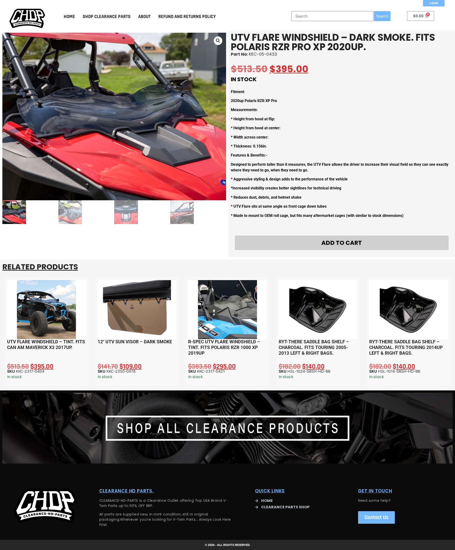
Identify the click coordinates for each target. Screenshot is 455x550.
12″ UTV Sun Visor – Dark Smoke (135, 341)
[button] (218, 40)
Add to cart (341, 243)
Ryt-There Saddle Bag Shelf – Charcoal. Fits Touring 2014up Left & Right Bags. (406, 347)
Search (382, 16)
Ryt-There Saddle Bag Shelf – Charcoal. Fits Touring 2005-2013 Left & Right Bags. (314, 347)
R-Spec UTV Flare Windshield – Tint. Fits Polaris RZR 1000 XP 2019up (224, 347)
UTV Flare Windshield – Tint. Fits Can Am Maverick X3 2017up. (46, 344)
